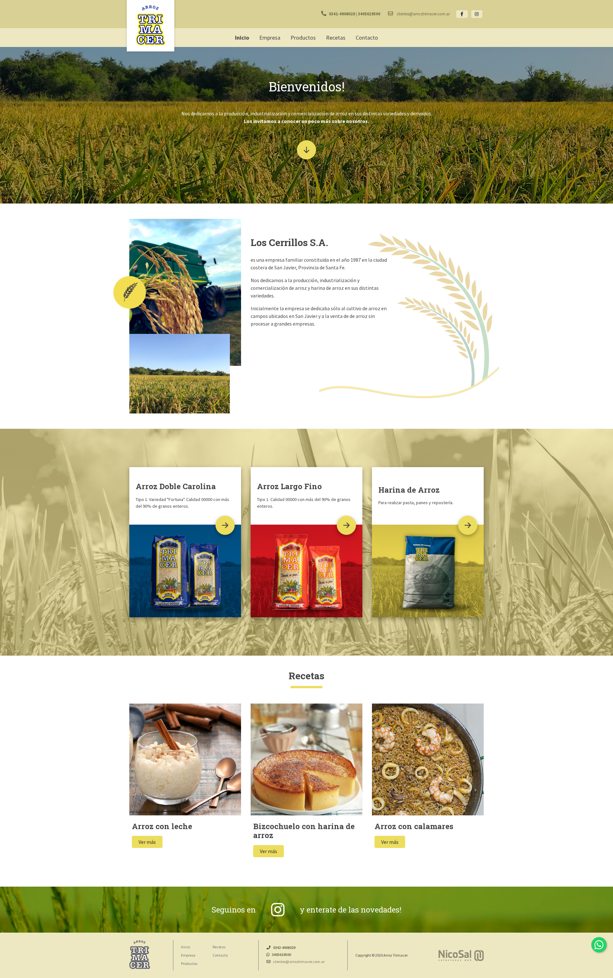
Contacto (220, 955)
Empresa (188, 955)
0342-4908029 (342, 14)
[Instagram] (477, 14)
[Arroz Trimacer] (151, 26)
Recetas (219, 946)
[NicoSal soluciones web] (461, 955)
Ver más (147, 842)
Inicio (185, 946)
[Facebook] (462, 14)
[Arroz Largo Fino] (346, 525)
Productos (189, 963)
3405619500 (369, 14)
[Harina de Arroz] (467, 525)
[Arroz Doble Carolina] (225, 525)
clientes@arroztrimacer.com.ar (423, 14)
